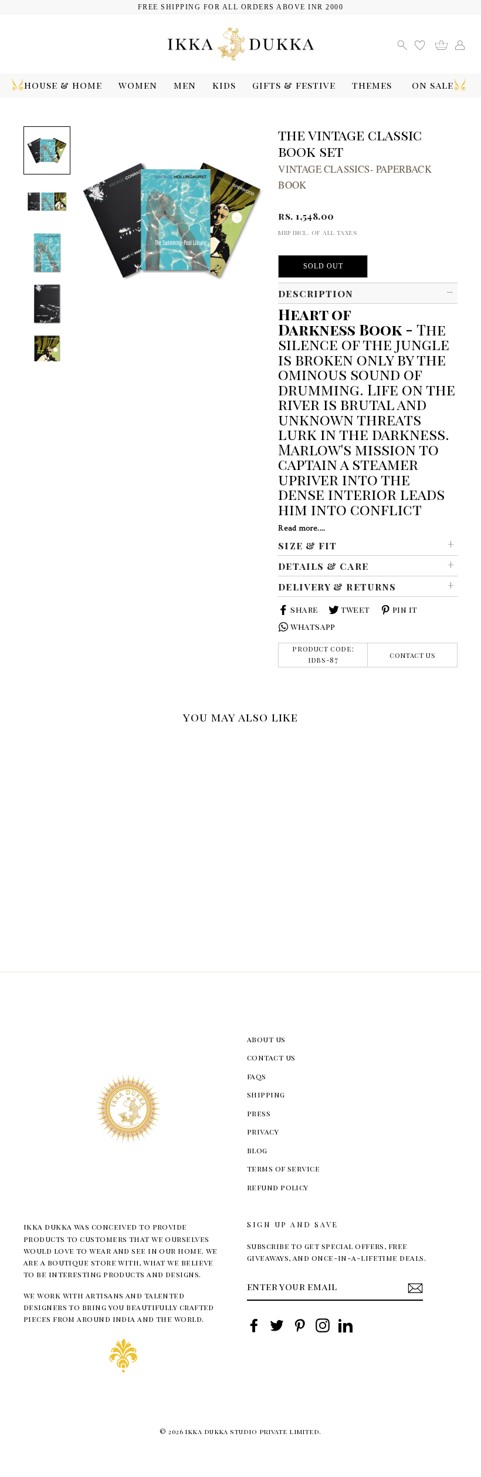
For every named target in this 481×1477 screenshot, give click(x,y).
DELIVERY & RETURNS (337, 586)
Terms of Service (283, 1168)
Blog (257, 1150)
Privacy (263, 1131)
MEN (185, 85)
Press (258, 1113)
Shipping (266, 1094)
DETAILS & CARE (323, 565)
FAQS (256, 1076)
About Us (266, 1039)
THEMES (372, 85)
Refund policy (278, 1187)
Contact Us (412, 655)
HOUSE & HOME (63, 85)
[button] (27, 745)
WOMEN (137, 85)
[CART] (445, 44)
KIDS (224, 85)
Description (315, 293)
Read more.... (301, 528)
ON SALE (432, 85)
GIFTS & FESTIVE (294, 85)
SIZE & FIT (307, 545)
